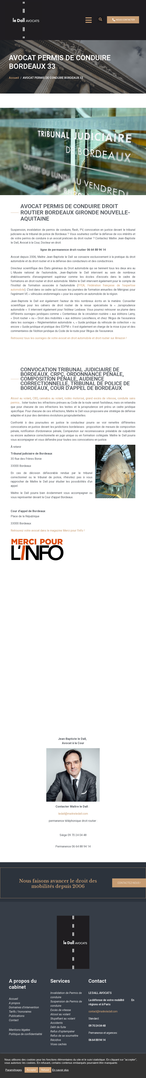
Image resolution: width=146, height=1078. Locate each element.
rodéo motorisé (74, 398)
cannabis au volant (51, 398)
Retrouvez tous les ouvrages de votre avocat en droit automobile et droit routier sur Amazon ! (69, 338)
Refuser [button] (45, 1070)
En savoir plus (60, 1070)
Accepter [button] (31, 1070)
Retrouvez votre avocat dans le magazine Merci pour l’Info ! (48, 530)
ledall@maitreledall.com (73, 813)
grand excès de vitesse (101, 398)
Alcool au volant (21, 398)
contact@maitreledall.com (103, 1011)
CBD (35, 398)
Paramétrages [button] (13, 1070)
